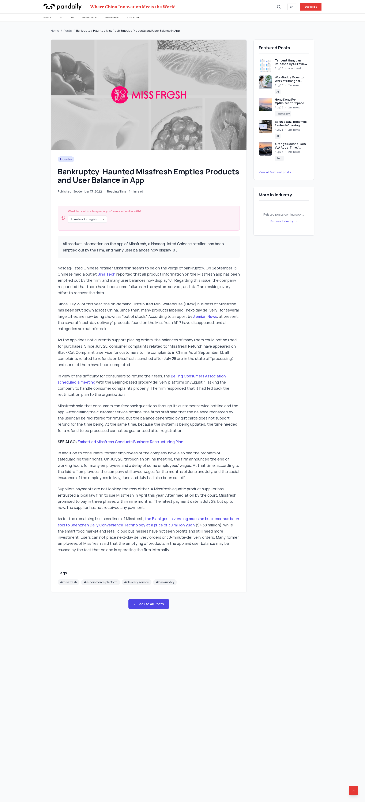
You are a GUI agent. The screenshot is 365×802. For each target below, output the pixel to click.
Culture (133, 17)
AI (61, 17)
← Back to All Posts (148, 604)
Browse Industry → (284, 221)
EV (72, 17)
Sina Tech (106, 274)
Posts (68, 31)
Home (55, 31)
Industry (66, 159)
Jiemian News (205, 316)
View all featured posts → (277, 172)
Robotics (89, 17)
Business (112, 17)
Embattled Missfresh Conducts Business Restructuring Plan (130, 441)
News (47, 17)
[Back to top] (353, 790)
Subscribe (311, 6)
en (291, 6)
